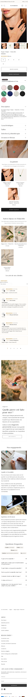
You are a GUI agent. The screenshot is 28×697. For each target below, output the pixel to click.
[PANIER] (26, 5)
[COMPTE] (22, 5)
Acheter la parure (14, 209)
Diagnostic (3, 625)
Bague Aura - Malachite (7, 244)
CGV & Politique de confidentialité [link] (9, 653)
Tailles (3, 130)
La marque (3, 628)
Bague (10, 609)
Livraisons (3, 648)
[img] (9, 289)
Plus (2, 119)
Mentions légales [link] (5, 651)
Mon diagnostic (12, 436)
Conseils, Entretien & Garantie (8, 643)
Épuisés (3, 664)
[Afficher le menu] (2, 5)
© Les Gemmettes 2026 (6, 693)
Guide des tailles (5, 641)
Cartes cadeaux (5, 630)
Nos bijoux (3, 620)
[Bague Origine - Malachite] (10, 46)
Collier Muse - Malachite (7, 268)
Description (5, 107)
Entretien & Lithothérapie (10, 134)
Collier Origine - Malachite (20, 183)
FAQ (2, 656)
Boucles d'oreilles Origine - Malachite (14, 202)
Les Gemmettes (4, 609)
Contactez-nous (5, 638)
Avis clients (4, 659)
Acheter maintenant (14, 74)
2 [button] (10, 348)
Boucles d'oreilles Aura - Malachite (21, 244)
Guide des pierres (5, 622)
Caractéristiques (7, 125)
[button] (4, 56)
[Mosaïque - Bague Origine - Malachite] (23, 46)
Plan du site (4, 661)
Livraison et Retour (8, 138)
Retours (3, 646)
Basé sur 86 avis (4, 282)
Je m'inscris (14, 685)
